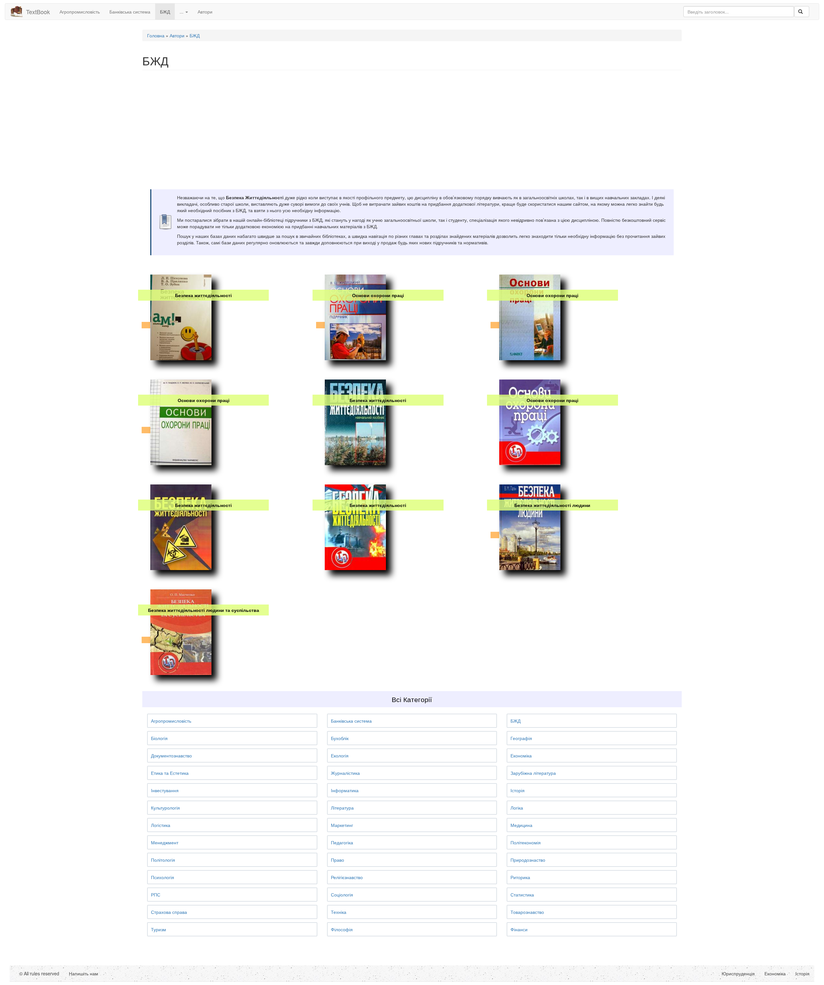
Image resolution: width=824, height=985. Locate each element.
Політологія (163, 860)
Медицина (521, 825)
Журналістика (345, 773)
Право (337, 860)
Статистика (522, 894)
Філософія (342, 929)
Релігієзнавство (347, 877)
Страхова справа (169, 912)
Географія (521, 738)
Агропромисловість (80, 11)
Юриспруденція (738, 973)
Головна (155, 35)
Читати (202, 343)
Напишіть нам (83, 973)
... (182, 11)
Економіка (521, 755)
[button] (232, 721)
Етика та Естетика (170, 773)
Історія (517, 790)
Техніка (338, 912)
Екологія (340, 755)
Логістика (160, 825)
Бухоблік (340, 738)
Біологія (159, 738)
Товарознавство (527, 912)
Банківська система (129, 11)
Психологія (162, 877)
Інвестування (165, 790)
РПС (155, 894)
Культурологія (165, 807)
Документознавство (171, 755)
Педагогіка (342, 842)
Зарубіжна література (533, 773)
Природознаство (527, 860)
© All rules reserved (39, 973)
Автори (205, 11)
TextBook (38, 11)
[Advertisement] (335, 122)
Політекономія (525, 842)
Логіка (516, 807)
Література (342, 807)
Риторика (520, 877)
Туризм (158, 929)
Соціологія (342, 894)
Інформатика (345, 790)
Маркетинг (342, 825)
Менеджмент (164, 842)
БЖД (165, 11)
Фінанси (519, 929)
